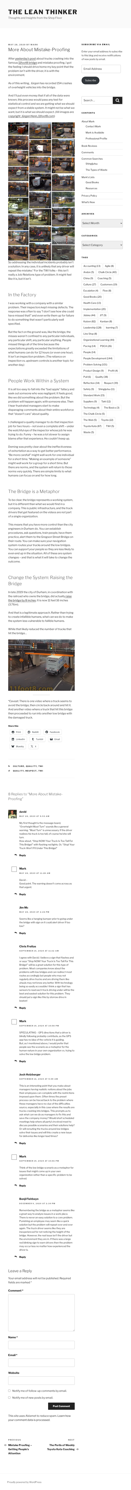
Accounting (91, 265)
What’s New (88, 202)
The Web (90, 419)
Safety (88, 389)
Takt (106, 401)
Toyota (107, 419)
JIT (103, 315)
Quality (31, 766)
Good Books (92, 182)
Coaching (104, 278)
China (88, 278)
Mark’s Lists (88, 177)
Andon (88, 272)
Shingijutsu (92, 163)
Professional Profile (96, 138)
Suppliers (90, 401)
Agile (109, 265)
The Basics (111, 407)
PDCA (106, 346)
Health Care (92, 302)
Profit (113, 370)
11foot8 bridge (27, 62)
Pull (87, 376)
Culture (18, 766)
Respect (31, 771)
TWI (40, 766)
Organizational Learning (98, 339)
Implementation (94, 309)
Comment (15, 1290)
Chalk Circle (107, 272)
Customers (108, 284)
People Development (97, 358)
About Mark (88, 121)
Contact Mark (93, 126)
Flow (107, 290)
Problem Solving (95, 364)
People (89, 352)
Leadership (92, 327)
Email (12, 1355)
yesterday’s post (25, 58)
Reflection (91, 382)
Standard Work (94, 395)
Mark (34, 44)
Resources (91, 188)
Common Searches (92, 158)
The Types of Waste (96, 169)
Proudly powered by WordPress (24, 1482)
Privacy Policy (89, 195)
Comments (88, 152)
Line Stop (90, 333)
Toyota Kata (92, 426)
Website (13, 1373)
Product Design (93, 370)
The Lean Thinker (42, 12)
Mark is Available (95, 132)
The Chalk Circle (94, 413)
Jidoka (89, 315)
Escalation (90, 290)
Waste (88, 432)
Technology (91, 407)
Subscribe (90, 80)
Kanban (106, 321)
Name (13, 1337)
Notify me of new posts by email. (32, 1397)
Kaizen (89, 321)
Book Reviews (89, 145)
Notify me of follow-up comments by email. (39, 1390)
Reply (22, 855)
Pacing (89, 346)
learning (112, 327)
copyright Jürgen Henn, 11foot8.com (31, 116)
